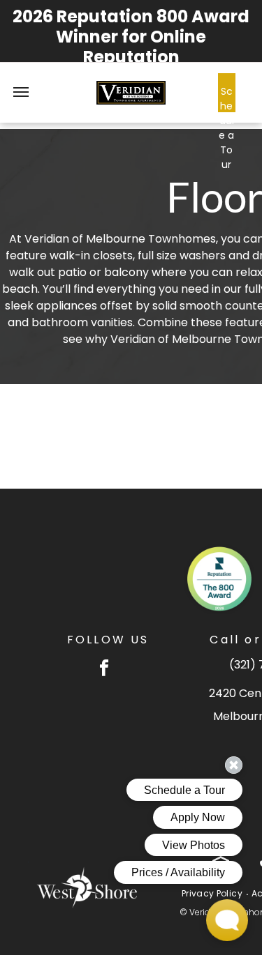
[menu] (21, 92)
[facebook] (104, 669)
